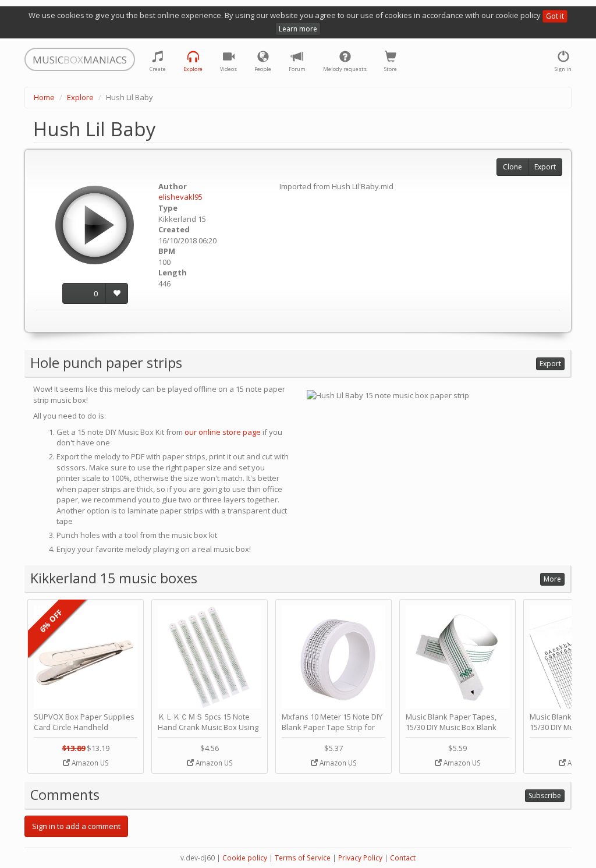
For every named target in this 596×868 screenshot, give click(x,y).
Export (545, 167)
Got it (555, 16)
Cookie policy (244, 858)
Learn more (298, 29)
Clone (512, 167)
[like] (116, 293)
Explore (80, 97)
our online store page (223, 432)
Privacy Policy (360, 858)
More (552, 579)
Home (44, 97)
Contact (403, 858)
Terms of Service (303, 858)
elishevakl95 (180, 197)
